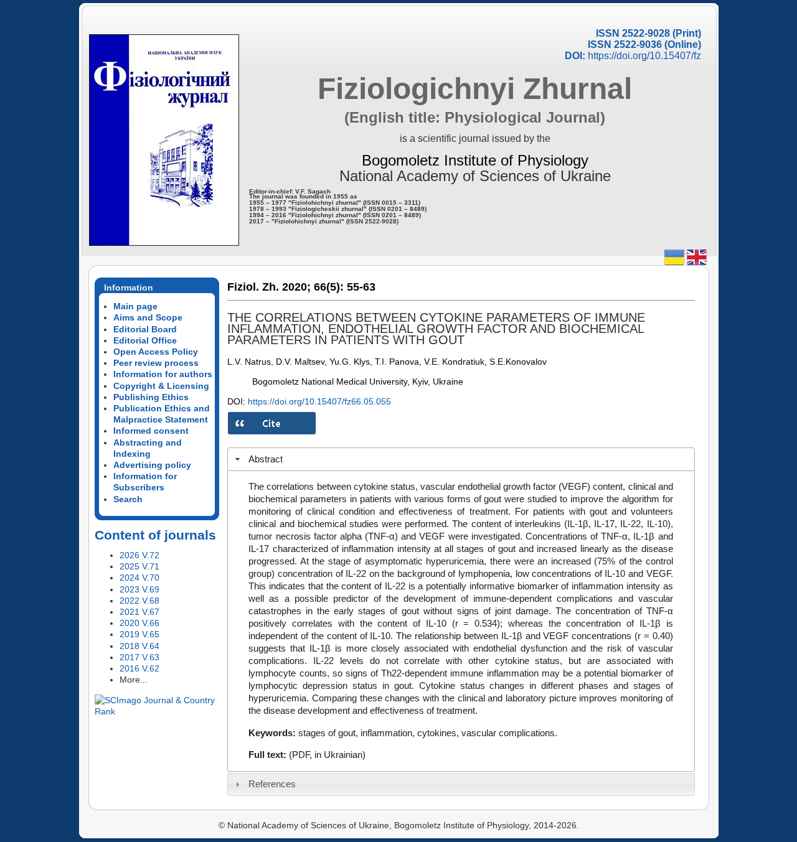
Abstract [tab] (265, 459)
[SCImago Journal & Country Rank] (157, 711)
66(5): (329, 287)
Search (128, 499)
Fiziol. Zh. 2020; (269, 287)
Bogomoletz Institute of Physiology (475, 160)
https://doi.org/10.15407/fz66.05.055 (319, 401)
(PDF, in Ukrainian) (327, 754)
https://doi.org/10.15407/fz (644, 55)
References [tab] (272, 784)
